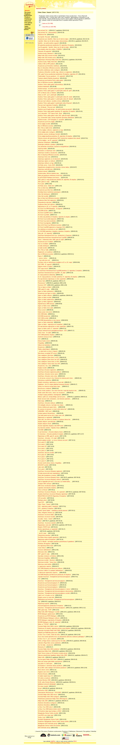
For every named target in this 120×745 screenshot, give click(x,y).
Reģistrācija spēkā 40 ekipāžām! (47, 539)
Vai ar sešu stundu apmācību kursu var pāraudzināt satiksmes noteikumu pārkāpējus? (61, 636)
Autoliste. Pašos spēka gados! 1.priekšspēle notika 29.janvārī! (55, 103)
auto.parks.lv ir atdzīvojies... (45, 663)
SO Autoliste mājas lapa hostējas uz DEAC (50, 711)
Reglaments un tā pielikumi (45, 252)
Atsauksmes (41, 347)
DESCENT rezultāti (43, 465)
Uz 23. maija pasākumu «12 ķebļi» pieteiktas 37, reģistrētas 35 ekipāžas (57, 277)
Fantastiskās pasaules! (44, 535)
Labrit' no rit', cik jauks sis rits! (46, 595)
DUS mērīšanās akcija (44, 727)
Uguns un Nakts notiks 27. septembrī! (48, 328)
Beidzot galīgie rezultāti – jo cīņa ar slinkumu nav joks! (53, 440)
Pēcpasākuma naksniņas (45, 202)
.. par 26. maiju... (42, 533)
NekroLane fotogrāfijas (44, 558)
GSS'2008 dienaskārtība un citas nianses (49, 320)
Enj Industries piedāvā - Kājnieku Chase (49, 427)
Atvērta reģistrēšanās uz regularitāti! (48, 529)
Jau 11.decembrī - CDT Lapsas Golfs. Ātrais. (50, 113)
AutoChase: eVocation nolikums (46, 403)
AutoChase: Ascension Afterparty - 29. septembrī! (51, 492)
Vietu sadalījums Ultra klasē (45, 355)
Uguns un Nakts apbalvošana (46, 299)
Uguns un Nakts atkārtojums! (46, 291)
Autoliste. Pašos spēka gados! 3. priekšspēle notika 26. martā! (55, 97)
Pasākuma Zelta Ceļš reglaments (47, 200)
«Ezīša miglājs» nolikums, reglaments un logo (50, 130)
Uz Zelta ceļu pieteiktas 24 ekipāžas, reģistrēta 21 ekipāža (54, 217)
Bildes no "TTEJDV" (43, 624)
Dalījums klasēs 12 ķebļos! (45, 266)
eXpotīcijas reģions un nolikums (46, 161)
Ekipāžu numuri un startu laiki (46, 597)
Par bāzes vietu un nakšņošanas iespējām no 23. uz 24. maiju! (55, 262)
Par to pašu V (41, 448)
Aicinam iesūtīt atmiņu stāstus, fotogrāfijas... (50, 463)
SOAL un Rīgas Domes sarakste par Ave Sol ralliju (52, 640)
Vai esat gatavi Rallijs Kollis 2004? (47, 659)
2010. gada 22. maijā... (44, 181)
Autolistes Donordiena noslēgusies (47, 703)
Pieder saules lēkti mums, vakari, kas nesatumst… (52, 392)
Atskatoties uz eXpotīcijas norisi (47, 150)
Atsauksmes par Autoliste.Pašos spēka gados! (50, 80)
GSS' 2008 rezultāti (43, 318)
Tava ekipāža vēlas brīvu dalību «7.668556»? (50, 49)
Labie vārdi (41, 467)
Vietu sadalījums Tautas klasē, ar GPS (48, 361)
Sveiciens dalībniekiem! (44, 550)
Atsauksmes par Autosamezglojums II (48, 585)
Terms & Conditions (55, 743)
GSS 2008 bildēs (42, 314)
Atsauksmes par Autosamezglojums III (48, 583)
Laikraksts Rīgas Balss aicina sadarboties (49, 643)
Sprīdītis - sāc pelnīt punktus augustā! (48, 43)
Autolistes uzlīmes (27, 28)
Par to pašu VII (42, 454)
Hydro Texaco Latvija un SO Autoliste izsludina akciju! (52, 653)
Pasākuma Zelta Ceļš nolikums (46, 204)
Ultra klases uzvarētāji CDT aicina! (47, 353)
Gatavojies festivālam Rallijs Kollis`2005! (49, 630)
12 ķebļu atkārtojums (43, 245)
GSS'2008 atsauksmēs (44, 316)
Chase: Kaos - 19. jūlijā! (44, 332)
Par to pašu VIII (42, 446)
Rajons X (40, 256)
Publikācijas (28, 19)
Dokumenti (28, 21)
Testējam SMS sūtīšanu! (44, 483)
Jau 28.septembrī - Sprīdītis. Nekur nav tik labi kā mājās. (53, 47)
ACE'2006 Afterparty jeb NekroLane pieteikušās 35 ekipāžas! (54, 574)
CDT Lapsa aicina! (43, 268)
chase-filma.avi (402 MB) (49, 26)
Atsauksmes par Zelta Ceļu (45, 190)
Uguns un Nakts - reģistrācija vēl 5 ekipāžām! (50, 324)
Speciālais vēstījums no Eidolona (47, 556)
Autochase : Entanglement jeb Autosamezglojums (51, 581)
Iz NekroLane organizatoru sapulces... (48, 572)
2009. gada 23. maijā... (44, 289)
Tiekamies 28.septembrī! (44, 51)
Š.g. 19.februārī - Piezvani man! (46, 107)
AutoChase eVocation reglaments (47, 370)
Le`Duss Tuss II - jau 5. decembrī (47, 638)
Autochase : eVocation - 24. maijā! (47, 438)
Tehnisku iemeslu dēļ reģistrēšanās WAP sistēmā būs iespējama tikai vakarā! (59, 138)
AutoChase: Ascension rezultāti (46, 516)
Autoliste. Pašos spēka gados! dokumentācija (50, 84)
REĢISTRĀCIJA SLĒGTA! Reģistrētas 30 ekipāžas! (52, 496)
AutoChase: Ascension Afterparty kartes (49, 477)
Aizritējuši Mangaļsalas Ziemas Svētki (48, 719)
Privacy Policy (66, 743)
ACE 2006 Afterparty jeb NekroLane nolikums (50, 568)
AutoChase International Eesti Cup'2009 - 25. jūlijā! (52, 272)
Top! (39, 601)
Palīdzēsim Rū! (42, 34)
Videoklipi (28, 24)
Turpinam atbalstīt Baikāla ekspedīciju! (48, 78)
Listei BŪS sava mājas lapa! (45, 715)
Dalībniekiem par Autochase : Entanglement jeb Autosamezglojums (56, 599)
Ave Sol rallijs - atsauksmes (45, 645)
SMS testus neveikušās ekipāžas (47, 485)
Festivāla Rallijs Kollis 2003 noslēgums (48, 696)
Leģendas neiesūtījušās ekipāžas (47, 487)
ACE (39, 578)
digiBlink (53, 741)
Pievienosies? (42, 283)
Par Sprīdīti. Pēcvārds (44, 37)
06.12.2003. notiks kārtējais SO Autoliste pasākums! (52, 667)
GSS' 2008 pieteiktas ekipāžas (46, 334)
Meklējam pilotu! (42, 500)
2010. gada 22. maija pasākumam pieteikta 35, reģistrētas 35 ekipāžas (57, 179)
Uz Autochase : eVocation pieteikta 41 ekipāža (50, 434)
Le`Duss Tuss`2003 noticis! (45, 707)
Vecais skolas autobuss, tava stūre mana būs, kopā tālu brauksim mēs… (58, 390)
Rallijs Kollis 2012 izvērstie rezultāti (47, 55)
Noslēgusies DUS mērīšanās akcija (47, 723)
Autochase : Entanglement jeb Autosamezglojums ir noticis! (54, 589)
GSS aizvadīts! (42, 498)
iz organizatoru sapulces (44, 566)
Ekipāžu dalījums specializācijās (47, 421)
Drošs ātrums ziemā (43, 669)
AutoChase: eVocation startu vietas (47, 376)
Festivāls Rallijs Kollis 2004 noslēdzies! (49, 649)
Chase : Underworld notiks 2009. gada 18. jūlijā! (51, 239)
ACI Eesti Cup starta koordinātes (47, 221)
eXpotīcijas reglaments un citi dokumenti (49, 159)
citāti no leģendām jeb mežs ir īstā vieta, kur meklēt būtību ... (54, 481)
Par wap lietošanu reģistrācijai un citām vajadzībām (52, 279)
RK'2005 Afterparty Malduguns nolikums (49, 618)
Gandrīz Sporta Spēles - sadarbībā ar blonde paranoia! (53, 510)
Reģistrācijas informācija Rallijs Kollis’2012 (49, 59)
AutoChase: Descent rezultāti (46, 452)
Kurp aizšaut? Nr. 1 (43, 30)
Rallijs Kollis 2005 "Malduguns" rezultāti (49, 612)
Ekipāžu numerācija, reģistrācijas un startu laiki (51, 382)
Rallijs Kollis (41, 657)
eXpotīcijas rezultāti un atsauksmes (47, 152)
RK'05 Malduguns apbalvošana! (46, 614)
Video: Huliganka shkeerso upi (46, 512)
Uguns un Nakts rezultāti (44, 297)
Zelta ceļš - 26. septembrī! (45, 233)
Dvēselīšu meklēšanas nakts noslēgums (49, 70)
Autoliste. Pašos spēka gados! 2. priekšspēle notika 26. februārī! (55, 99)
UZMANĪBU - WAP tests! (45, 411)
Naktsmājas (41, 401)
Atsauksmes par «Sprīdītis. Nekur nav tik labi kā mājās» (53, 39)
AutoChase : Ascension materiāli (47, 523)
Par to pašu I (41, 469)
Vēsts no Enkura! (42, 490)
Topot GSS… (41, 502)
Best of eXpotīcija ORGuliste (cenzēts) (48, 154)
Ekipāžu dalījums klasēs (44, 423)
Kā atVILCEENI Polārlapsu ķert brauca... (49, 177)
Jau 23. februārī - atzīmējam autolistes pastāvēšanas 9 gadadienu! (56, 541)
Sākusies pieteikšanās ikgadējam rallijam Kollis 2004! (52, 655)
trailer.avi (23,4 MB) (47, 23)
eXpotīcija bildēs (42, 148)
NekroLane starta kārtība (44, 564)
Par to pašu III (42, 459)
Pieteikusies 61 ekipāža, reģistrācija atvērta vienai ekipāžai (54, 628)
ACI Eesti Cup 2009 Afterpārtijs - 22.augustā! (50, 208)
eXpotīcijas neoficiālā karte (45, 169)
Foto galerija (28, 22)
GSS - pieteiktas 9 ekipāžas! (46, 508)
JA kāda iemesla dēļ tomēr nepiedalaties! (49, 473)
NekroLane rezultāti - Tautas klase (47, 562)
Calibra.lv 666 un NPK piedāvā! (46, 63)
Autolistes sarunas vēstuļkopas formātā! (49, 134)
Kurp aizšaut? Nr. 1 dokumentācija (47, 32)
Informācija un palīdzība (44, 380)
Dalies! (40, 521)
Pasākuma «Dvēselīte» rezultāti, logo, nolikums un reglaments (55, 72)
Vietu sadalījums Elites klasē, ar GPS (48, 357)
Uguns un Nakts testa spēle (45, 308)
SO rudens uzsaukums (44, 678)
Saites (26, 26)
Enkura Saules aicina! (44, 341)
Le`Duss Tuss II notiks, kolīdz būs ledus (49, 634)
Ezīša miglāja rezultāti (44, 123)
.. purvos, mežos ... (43, 258)
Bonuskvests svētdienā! (44, 388)
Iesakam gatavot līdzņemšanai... (47, 413)
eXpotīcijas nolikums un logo (46, 163)
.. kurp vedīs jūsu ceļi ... (44, 260)
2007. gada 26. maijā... (44, 554)
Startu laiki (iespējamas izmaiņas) (47, 475)
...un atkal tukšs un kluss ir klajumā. (48, 351)
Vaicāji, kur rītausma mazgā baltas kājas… (49, 386)
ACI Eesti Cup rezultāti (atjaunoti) (47, 219)
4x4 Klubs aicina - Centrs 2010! (46, 165)
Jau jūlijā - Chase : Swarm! (45, 518)
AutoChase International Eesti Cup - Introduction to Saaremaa (55, 235)
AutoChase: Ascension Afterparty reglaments (50, 471)
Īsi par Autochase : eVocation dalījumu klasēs (50, 432)
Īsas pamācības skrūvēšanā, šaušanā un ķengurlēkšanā (53, 146)
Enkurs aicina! (42, 310)
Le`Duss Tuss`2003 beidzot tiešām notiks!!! (50, 709)
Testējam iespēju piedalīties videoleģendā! (49, 394)
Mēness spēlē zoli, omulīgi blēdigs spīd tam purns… (52, 396)
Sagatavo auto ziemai (44, 672)
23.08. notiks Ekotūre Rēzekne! (46, 682)
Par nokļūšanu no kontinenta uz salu (48, 229)
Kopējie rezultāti (42, 368)
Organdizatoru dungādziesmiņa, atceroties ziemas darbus (53, 167)
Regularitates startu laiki (44, 525)
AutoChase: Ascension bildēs (46, 514)
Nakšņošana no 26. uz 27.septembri (48, 206)
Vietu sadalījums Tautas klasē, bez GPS (49, 363)
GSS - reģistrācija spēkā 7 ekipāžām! (48, 506)
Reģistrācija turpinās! (43, 603)
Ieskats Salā (41, 281)
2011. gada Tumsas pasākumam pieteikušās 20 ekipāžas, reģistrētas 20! (58, 74)
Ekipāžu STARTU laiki (44, 527)
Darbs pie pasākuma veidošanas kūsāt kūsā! (50, 175)
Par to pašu (41, 183)
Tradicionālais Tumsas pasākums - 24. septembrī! (51, 76)
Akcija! (40, 688)
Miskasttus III (41, 647)
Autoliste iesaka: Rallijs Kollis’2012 (47, 61)
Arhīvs (44, 8)
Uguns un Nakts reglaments (45, 301)
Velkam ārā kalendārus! (44, 345)
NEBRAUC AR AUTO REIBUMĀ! (47, 684)
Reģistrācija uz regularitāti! (45, 417)
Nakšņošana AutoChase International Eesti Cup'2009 (52, 237)
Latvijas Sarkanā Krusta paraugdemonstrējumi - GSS (52, 330)
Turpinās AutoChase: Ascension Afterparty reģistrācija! (53, 494)
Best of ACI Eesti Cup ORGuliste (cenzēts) (49, 225)
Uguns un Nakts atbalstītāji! (45, 322)
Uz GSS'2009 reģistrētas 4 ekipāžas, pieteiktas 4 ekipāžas (54, 231)
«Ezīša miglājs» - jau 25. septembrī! (48, 140)
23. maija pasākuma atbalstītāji (46, 274)
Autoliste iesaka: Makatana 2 (46, 53)
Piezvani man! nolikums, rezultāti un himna (49, 101)
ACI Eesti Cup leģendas (44, 223)
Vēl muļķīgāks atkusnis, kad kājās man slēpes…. (51, 405)
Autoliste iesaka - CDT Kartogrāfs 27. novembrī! (51, 119)
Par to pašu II (41, 456)
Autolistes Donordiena (44, 705)
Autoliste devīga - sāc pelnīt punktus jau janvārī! (51, 88)
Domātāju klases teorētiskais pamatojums (49, 192)
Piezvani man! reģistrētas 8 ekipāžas (48, 105)
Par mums (28, 12)
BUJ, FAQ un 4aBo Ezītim (45, 128)
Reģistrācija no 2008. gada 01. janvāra (48, 436)
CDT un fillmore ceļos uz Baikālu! (47, 92)
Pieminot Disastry (43, 674)
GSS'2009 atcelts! (43, 210)
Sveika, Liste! (41, 717)
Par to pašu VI (42, 450)
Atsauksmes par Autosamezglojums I (48, 587)
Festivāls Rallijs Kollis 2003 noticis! (47, 694)
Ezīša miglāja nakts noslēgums (46, 132)
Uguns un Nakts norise (44, 305)
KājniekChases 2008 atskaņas (46, 303)
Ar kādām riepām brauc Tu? (45, 676)
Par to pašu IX (42, 442)
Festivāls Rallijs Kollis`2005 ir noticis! (48, 626)
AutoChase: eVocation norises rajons (48, 374)
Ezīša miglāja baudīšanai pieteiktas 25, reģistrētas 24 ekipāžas (55, 136)
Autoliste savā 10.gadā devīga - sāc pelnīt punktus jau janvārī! (55, 109)
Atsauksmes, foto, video (44, 365)
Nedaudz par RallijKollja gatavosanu (47, 632)
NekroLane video (42, 552)
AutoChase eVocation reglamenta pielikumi (49, 372)
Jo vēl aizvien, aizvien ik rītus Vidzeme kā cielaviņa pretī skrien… (56, 378)
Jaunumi (38, 8)
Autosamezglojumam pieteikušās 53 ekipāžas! (51, 605)
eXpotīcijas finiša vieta (44, 157)
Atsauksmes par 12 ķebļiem (45, 241)
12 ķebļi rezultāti (42, 248)
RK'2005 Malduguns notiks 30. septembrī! (49, 622)
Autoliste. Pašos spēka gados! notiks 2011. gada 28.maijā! (54, 115)
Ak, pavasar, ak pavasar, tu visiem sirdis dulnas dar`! (52, 409)
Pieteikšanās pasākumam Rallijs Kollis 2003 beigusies (53, 698)
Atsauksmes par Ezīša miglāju (46, 121)
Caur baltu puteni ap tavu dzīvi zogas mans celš (51, 415)
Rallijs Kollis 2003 (43, 700)
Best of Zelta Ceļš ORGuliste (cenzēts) (48, 198)
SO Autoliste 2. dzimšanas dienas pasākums (50, 665)
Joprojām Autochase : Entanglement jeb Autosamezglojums (54, 576)
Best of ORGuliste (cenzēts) (45, 82)
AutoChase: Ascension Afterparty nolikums (49, 479)
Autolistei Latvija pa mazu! (45, 336)
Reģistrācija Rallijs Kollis (44, 651)
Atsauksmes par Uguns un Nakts (47, 293)
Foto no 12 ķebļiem (43, 243)
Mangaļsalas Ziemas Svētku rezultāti (48, 713)
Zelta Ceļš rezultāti (43, 196)
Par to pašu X (41, 444)
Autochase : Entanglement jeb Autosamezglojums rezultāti (54, 593)
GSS (39, 339)
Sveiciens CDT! (42, 285)
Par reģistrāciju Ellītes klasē (45, 545)
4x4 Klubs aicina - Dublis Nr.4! (46, 186)
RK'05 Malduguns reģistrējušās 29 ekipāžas (50, 620)
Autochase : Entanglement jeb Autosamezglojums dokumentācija (55, 591)
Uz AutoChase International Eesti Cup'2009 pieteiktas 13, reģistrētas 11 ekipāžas (60, 270)
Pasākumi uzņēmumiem (28, 14)
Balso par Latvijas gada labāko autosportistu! (50, 661)
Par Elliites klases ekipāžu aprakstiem (48, 537)
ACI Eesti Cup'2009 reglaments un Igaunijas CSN (51, 227)
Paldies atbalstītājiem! (44, 349)
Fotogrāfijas (41, 343)
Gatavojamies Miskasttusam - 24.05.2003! (49, 692)
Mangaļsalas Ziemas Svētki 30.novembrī (49, 725)
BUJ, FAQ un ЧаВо (43, 250)
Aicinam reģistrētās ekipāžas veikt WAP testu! (50, 425)
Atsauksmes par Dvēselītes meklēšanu (48, 66)
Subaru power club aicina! (45, 312)
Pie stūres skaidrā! (43, 686)
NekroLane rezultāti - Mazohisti (46, 560)
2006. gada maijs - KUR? (45, 609)
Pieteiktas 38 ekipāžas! (44, 543)
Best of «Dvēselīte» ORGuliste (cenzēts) (49, 68)
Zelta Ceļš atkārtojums (44, 194)
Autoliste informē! (43, 171)
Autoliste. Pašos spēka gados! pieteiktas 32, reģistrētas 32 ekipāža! (56, 111)
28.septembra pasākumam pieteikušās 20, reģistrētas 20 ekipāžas (56, 45)
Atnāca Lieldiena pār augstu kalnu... (47, 407)
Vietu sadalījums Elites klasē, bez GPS (49, 359)
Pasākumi (27, 17)
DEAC (75, 741)
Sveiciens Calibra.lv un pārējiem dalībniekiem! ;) (51, 570)
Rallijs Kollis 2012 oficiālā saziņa (47, 57)
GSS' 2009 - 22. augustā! (45, 264)
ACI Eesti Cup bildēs (43, 214)
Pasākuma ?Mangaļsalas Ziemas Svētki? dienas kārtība (53, 721)
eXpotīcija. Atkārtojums (44, 142)
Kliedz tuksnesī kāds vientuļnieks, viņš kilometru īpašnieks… (54, 399)
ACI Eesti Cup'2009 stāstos (45, 212)
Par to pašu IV (42, 461)
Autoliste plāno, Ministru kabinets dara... (49, 173)
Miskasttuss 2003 (43, 690)
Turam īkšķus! (42, 547)
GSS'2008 (40, 430)
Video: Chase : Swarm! (44, 504)
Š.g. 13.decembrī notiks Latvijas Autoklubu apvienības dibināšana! (56, 117)
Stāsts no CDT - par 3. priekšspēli (47, 95)
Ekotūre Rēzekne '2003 (44, 680)
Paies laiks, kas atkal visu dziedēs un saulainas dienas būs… (55, 419)
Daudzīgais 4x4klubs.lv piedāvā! (47, 144)
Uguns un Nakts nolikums (45, 295)
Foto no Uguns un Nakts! (45, 287)
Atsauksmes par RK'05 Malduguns (47, 616)
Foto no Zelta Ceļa (43, 188)
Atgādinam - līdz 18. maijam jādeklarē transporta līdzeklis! (54, 384)
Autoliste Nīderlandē (43, 86)
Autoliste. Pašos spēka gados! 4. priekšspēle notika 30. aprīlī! (55, 90)
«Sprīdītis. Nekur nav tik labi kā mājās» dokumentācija (53, 41)
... (38, 531)
